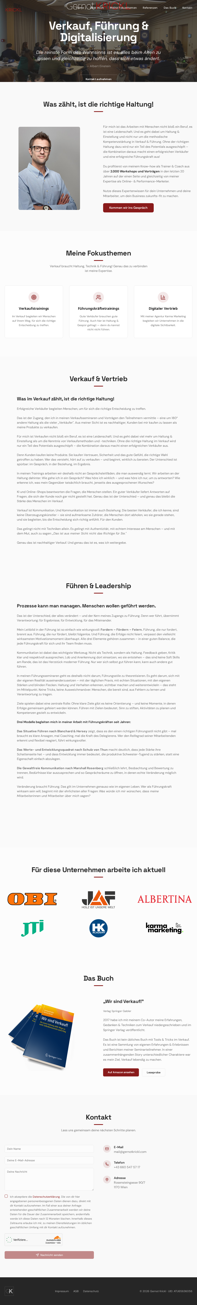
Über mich (97, 7)
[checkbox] (6, 1196)
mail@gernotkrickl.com (130, 1152)
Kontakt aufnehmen (99, 79)
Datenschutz (91, 1291)
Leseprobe (153, 1072)
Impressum (62, 1291)
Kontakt (187, 7)
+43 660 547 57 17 (127, 1167)
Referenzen (150, 7)
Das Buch (170, 7)
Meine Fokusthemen (123, 7)
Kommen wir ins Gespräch (128, 208)
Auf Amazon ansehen (121, 1072)
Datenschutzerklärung (46, 1196)
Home (80, 7)
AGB (75, 1291)
